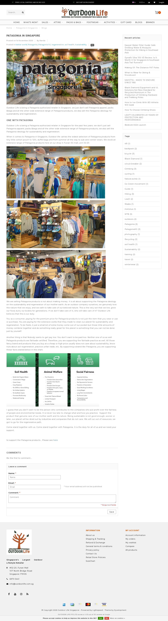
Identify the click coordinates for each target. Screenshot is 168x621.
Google (107, 614)
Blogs (138, 22)
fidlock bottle (132, 179)
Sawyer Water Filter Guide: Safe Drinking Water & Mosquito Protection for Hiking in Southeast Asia (141, 49)
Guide (129, 189)
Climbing (130, 169)
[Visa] (104, 604)
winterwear (132, 264)
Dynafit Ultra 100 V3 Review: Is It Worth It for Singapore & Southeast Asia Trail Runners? (142, 60)
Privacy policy (92, 550)
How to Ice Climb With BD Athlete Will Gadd (142, 103)
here (55, 440)
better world (21, 45)
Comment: (14, 493)
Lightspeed (98, 610)
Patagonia (33, 45)
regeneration (58, 45)
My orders (130, 539)
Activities (109, 22)
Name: (12, 473)
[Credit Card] (72, 604)
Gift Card (126, 22)
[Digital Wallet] (80, 604)
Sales (45, 22)
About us (90, 535)
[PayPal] (96, 604)
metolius (130, 209)
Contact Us (91, 554)
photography (132, 234)
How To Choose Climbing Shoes (140, 110)
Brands (150, 22)
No (107, 618)
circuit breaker (133, 164)
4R (127, 144)
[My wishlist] (154, 2)
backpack (131, 149)
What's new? (30, 22)
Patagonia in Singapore (23, 35)
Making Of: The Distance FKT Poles (142, 67)
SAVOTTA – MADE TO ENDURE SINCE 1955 (140, 81)
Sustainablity (81, 45)
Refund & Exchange (95, 543)
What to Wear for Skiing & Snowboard (137, 73)
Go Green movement (136, 184)
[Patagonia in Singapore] (62, 77)
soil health (69, 45)
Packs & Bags (73, 22)
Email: (12, 483)
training (130, 254)
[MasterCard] (88, 604)
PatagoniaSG (132, 229)
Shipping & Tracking (95, 539)
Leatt (129, 199)
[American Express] (64, 604)
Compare (130, 546)
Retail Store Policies (96, 557)
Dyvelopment (120, 610)
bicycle (130, 154)
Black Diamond (133, 159)
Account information (136, 535)
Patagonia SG (44, 45)
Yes (100, 618)
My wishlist (131, 543)
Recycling (131, 239)
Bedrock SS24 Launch (135, 125)
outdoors (131, 219)
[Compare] (149, 2)
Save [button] (111, 512)
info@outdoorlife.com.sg (22, 584)
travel (129, 259)
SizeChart (90, 561)
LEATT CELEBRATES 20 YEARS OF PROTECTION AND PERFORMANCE (142, 117)
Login (161, 2)
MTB (128, 214)
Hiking (129, 194)
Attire (57, 22)
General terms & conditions (99, 546)
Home (16, 22)
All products (131, 550)
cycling (129, 174)
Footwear (93, 22)
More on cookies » (117, 618)
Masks (129, 204)
